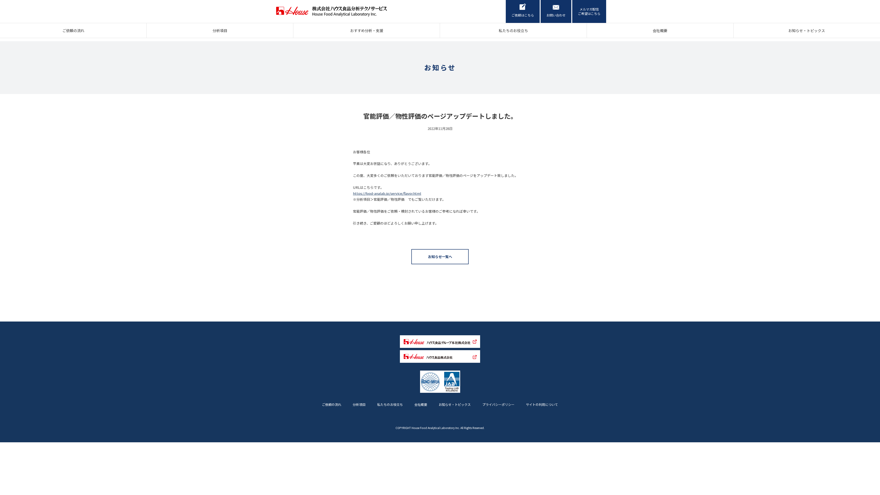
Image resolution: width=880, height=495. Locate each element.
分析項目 (220, 30)
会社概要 (660, 30)
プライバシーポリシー (498, 404)
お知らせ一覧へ (440, 256)
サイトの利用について (542, 404)
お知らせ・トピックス (806, 30)
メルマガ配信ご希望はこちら (589, 11)
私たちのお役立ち (513, 30)
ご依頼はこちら (523, 15)
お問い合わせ (556, 15)
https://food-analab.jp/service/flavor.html (387, 193)
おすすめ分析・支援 (366, 30)
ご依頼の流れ (73, 30)
